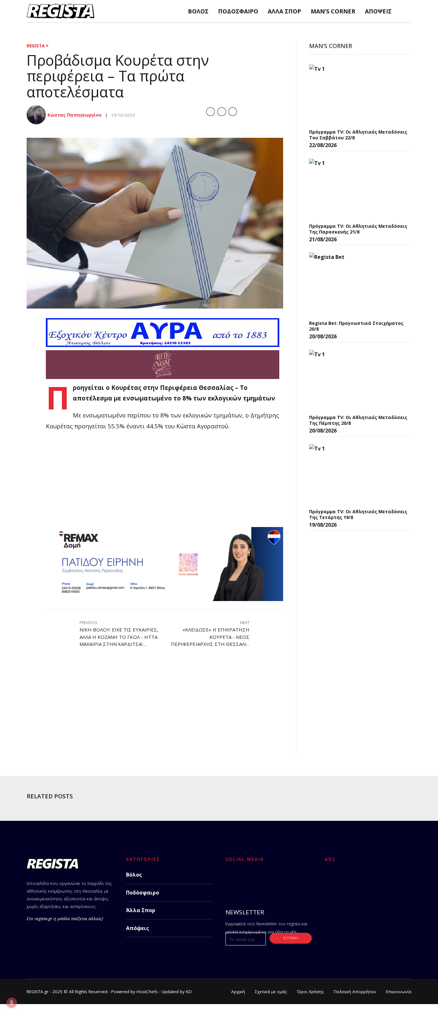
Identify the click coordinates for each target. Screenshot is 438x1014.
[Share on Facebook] (210, 111)
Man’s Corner (333, 11)
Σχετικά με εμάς (271, 991)
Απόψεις (378, 11)
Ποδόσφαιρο (238, 11)
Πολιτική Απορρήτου (355, 991)
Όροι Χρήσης (310, 991)
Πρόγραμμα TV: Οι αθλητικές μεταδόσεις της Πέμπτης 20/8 (358, 420)
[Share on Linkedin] (232, 111)
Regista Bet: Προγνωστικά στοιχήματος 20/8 (356, 326)
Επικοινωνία (398, 991)
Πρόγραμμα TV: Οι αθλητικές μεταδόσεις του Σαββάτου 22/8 (358, 135)
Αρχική (238, 991)
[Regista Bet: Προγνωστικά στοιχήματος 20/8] (357, 284)
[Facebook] (232, 880)
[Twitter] (249, 880)
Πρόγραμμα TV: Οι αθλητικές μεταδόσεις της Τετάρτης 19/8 (358, 514)
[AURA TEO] (162, 345)
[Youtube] (283, 880)
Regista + (38, 46)
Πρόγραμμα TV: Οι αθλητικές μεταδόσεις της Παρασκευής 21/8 (358, 229)
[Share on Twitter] (221, 111)
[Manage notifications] (11, 1002)
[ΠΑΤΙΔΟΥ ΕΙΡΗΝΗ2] (164, 599)
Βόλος (198, 11)
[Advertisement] (164, 482)
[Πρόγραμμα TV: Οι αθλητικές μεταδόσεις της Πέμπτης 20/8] (357, 380)
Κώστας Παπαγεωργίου (74, 115)
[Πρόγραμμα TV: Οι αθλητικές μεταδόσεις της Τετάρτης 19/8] (357, 474)
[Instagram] (266, 880)
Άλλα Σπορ (284, 11)
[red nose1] (162, 377)
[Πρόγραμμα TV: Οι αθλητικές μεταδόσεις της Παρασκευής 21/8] (357, 189)
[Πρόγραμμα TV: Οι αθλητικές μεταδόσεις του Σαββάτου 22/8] (357, 94)
